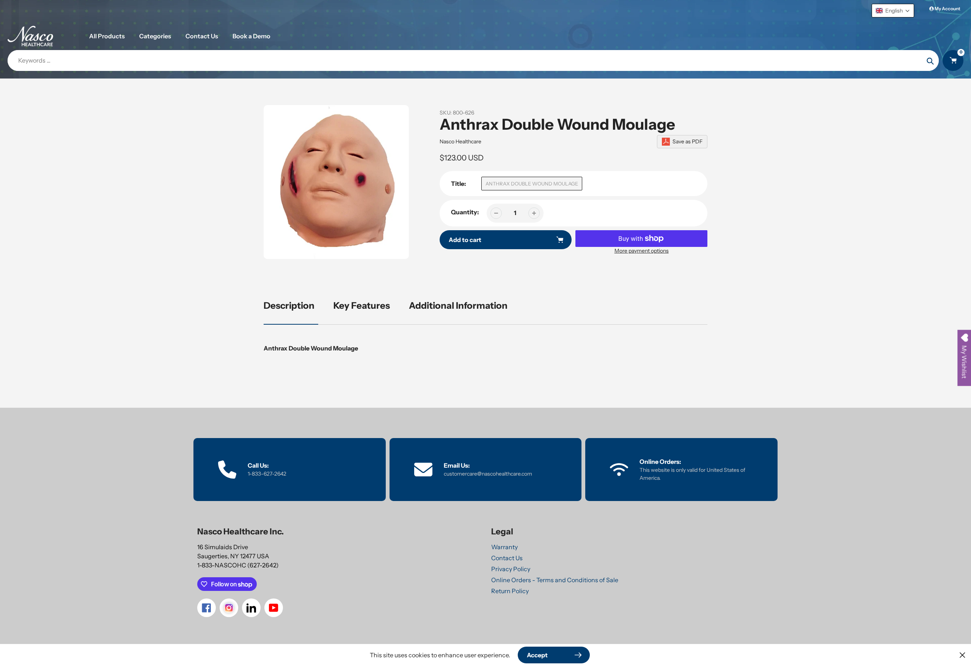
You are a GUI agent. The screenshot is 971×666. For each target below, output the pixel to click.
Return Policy (510, 591)
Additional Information (458, 305)
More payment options (641, 250)
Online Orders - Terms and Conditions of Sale (554, 580)
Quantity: (465, 212)
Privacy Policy (510, 569)
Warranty (504, 547)
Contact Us (507, 558)
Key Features (361, 305)
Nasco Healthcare (460, 141)
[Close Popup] (962, 655)
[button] (893, 10)
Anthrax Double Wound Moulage (532, 184)
